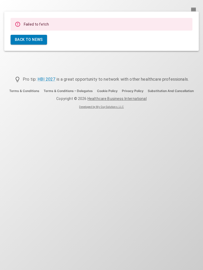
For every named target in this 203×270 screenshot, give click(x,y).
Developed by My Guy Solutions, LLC (101, 106)
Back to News (29, 39)
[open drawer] (193, 9)
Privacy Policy (133, 91)
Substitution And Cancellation (171, 91)
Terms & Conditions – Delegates (68, 91)
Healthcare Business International (117, 99)
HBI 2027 (46, 79)
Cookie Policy (107, 91)
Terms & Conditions (24, 91)
